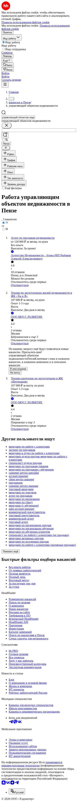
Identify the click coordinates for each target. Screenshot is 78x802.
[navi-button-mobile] (5, 85)
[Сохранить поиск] (5, 135)
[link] (7, 65)
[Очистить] (6, 126)
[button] (5, 73)
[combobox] (18, 117)
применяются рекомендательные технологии (31, 764)
